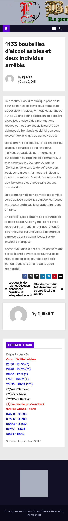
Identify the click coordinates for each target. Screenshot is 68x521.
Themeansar (34, 514)
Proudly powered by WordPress (23, 511)
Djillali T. (27, 77)
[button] (61, 28)
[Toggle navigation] (53, 28)
